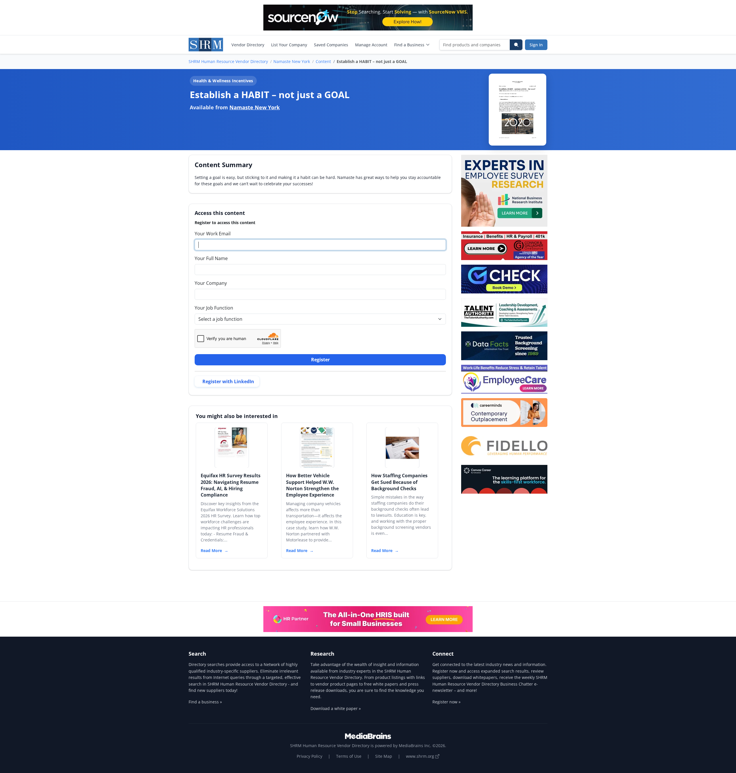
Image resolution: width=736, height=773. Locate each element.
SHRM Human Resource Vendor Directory (228, 61)
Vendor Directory (247, 44)
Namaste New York (291, 61)
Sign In (536, 44)
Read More (211, 550)
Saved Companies (331, 44)
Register (320, 359)
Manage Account (371, 44)
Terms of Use (348, 756)
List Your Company (289, 44)
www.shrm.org (420, 756)
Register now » (446, 702)
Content (323, 61)
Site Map (383, 756)
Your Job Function (214, 308)
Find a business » (205, 702)
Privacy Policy (309, 756)
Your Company (211, 283)
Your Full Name (211, 258)
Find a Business (409, 44)
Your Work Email (213, 233)
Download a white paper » (335, 708)
